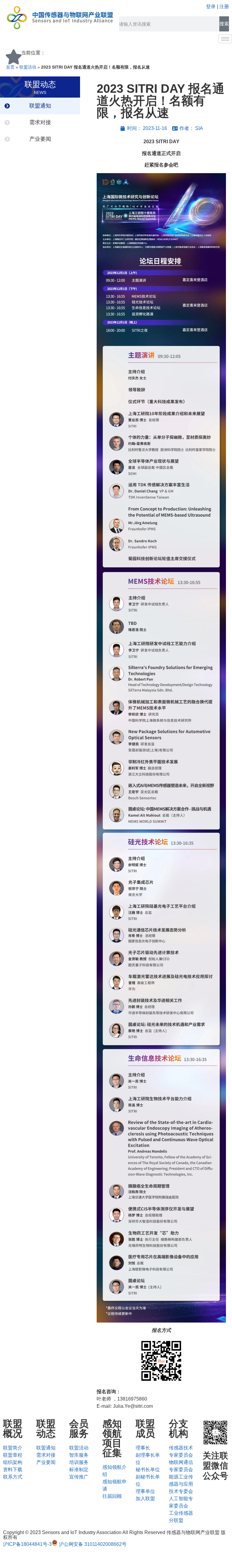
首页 (10, 67)
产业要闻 (40, 139)
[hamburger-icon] (225, 38)
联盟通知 (40, 106)
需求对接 (40, 122)
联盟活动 (27, 67)
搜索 (224, 23)
